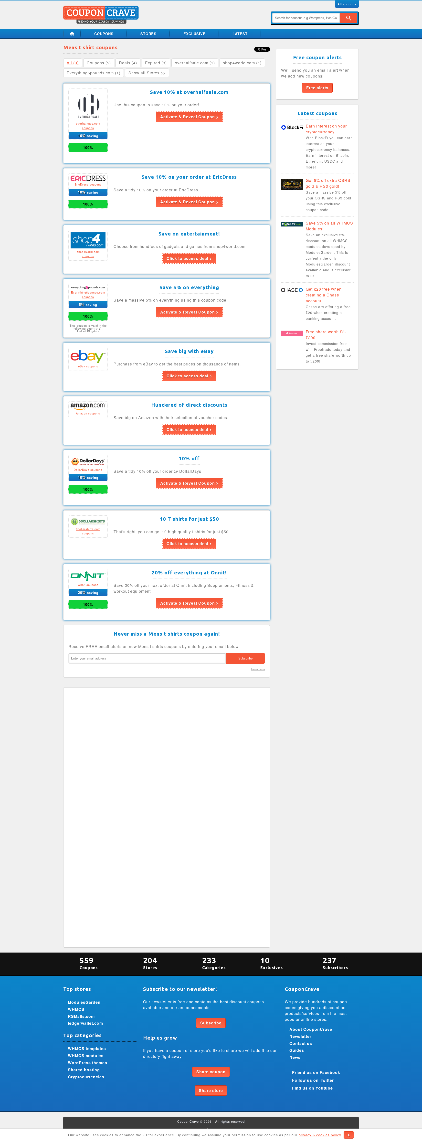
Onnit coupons (88, 585)
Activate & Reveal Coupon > (189, 116)
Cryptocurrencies (86, 1077)
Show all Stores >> (147, 73)
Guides (296, 1050)
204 (150, 963)
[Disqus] (166, 753)
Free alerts (317, 87)
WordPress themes (87, 1062)
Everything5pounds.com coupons (88, 294)
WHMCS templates (87, 1048)
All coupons (347, 4)
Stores (148, 33)
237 (335, 963)
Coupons (104, 33)
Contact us (300, 1043)
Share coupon (211, 1071)
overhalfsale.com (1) (195, 63)
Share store (211, 1090)
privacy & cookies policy (320, 1134)
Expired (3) (156, 63)
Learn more (258, 669)
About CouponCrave (310, 1029)
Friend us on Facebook (316, 1072)
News (295, 1057)
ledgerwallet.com (85, 1023)
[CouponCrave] (101, 8)
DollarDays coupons (88, 470)
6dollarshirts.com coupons (88, 531)
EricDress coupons (88, 184)
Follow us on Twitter (313, 1080)
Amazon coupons (88, 413)
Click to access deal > (189, 258)
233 (214, 963)
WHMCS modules (86, 1055)
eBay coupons (88, 366)
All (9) (73, 63)
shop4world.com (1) (242, 63)
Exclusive (194, 33)
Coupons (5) (99, 63)
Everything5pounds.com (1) (93, 73)
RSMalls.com (81, 1016)
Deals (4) (128, 63)
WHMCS (76, 1009)
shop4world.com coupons (88, 254)
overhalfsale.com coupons (88, 125)
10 (271, 963)
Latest (240, 33)
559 (89, 963)
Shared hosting (84, 1069)
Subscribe (211, 1023)
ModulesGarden (84, 1002)
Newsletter (300, 1036)
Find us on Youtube (312, 1088)
